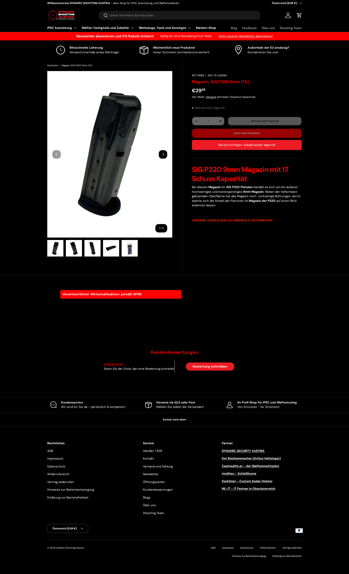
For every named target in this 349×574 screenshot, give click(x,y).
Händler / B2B (152, 451)
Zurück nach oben (174, 419)
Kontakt (148, 459)
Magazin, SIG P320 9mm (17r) (77, 65)
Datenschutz (56, 466)
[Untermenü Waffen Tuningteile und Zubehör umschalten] (132, 27)
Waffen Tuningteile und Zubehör (105, 28)
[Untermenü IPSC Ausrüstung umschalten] (75, 27)
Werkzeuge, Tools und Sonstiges (162, 28)
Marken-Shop (206, 28)
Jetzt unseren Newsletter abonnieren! (245, 36)
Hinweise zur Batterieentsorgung (70, 490)
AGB (50, 451)
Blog (234, 28)
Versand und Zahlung (158, 466)
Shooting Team (291, 28)
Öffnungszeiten (154, 482)
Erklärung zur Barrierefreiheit (67, 497)
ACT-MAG (198, 75)
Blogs (146, 497)
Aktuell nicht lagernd (265, 121)
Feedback (249, 28)
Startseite (52, 65)
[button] (299, 15)
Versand (211, 97)
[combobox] (179, 15)
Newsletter (151, 474)
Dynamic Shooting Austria (70, 547)
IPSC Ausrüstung (59, 28)
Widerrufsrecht (58, 474)
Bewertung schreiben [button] (210, 366)
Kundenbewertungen (158, 490)
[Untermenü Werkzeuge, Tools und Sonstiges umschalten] (189, 27)
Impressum (55, 459)
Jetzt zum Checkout (247, 133)
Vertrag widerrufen (60, 482)
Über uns (268, 28)
